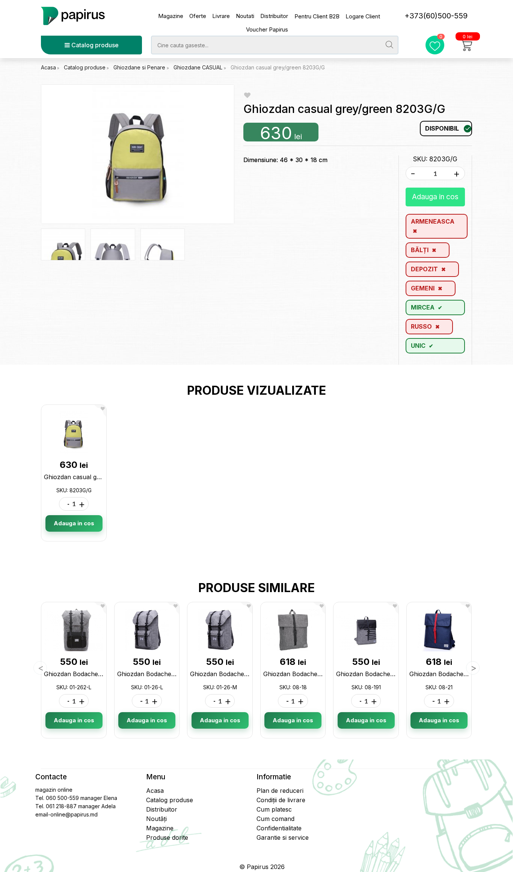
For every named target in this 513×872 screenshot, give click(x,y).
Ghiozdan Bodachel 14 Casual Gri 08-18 (320, 674)
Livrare (221, 16)
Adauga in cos (435, 196)
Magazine (170, 16)
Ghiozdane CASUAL (199, 67)
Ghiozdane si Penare (140, 67)
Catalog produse (94, 45)
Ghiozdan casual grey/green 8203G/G (278, 67)
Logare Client (363, 16)
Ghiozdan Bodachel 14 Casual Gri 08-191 (394, 674)
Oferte (197, 16)
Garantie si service (282, 837)
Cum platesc (274, 809)
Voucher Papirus (267, 29)
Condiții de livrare (280, 800)
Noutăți (156, 818)
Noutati (245, 16)
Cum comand (275, 818)
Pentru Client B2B (316, 16)
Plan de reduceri (279, 790)
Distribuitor (274, 16)
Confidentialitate (279, 828)
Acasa (48, 67)
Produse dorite (167, 837)
